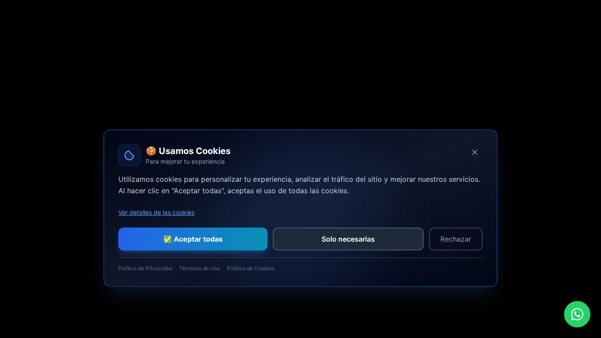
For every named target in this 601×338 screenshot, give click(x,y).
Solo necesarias (348, 239)
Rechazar (455, 239)
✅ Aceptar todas (193, 239)
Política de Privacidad (145, 268)
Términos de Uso (199, 268)
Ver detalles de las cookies (156, 212)
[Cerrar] (475, 152)
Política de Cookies (251, 268)
